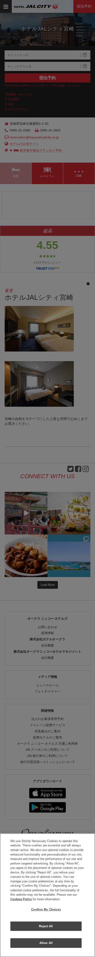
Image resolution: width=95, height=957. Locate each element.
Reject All (46, 926)
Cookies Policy (21, 899)
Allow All (46, 943)
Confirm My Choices (46, 909)
